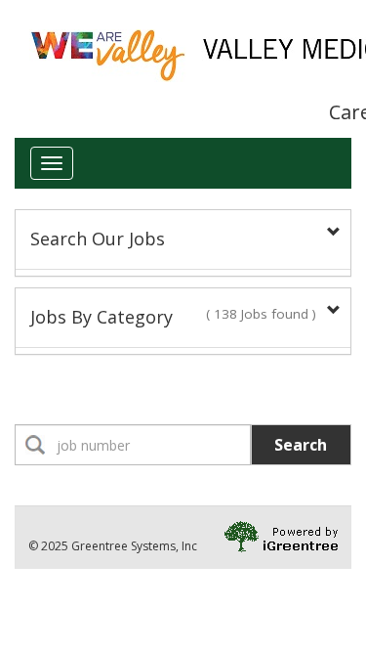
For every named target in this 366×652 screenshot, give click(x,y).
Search (300, 445)
